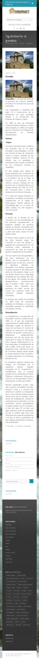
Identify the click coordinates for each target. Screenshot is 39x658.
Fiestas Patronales (27, 594)
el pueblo (23, 590)
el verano (8, 594)
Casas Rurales (9, 537)
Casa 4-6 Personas (11, 531)
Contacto (8, 540)
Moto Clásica (27, 606)
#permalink (27, 426)
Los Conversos (10, 606)
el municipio (16, 590)
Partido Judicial (10, 615)
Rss (24, 29)
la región (25, 600)
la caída (8, 597)
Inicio (16, 43)
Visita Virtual (9, 559)
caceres (23, 578)
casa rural (29, 578)
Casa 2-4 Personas (11, 528)
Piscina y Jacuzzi (10, 552)
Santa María (9, 621)
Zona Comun (9, 562)
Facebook (14, 29)
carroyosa (20, 426)
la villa (15, 603)
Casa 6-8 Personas (11, 534)
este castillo (16, 594)
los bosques (23, 603)
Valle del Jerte (9, 455)
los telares (19, 606)
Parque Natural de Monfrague (13, 466)
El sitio (30, 590)
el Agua (19, 587)
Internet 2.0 (17, 656)
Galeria (7, 543)
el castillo (8, 590)
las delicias (9, 603)
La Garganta (24, 597)
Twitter (18, 29)
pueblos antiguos (24, 618)
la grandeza (9, 600)
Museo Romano (10, 609)
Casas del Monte (10, 581)
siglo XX (17, 621)
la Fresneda (16, 597)
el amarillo (25, 587)
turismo (23, 621)
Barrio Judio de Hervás (12, 578)
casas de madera (22, 581)
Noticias (22, 43)
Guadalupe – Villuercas (11, 470)
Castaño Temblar (10, 584)
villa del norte (26, 624)
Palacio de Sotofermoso (22, 612)
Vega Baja (18, 624)
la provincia (18, 600)
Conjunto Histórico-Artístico (25, 584)
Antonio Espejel (21, 575)
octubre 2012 (9, 641)
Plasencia (8, 463)
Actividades (9, 524)
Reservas (8, 555)
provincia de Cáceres (22, 615)
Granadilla (9, 76)
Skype (21, 29)
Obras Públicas (21, 609)
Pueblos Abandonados (12, 618)
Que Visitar (10, 426)
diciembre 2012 (10, 638)
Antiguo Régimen (10, 575)
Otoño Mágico (10, 612)
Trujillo (7, 459)
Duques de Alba (10, 587)
